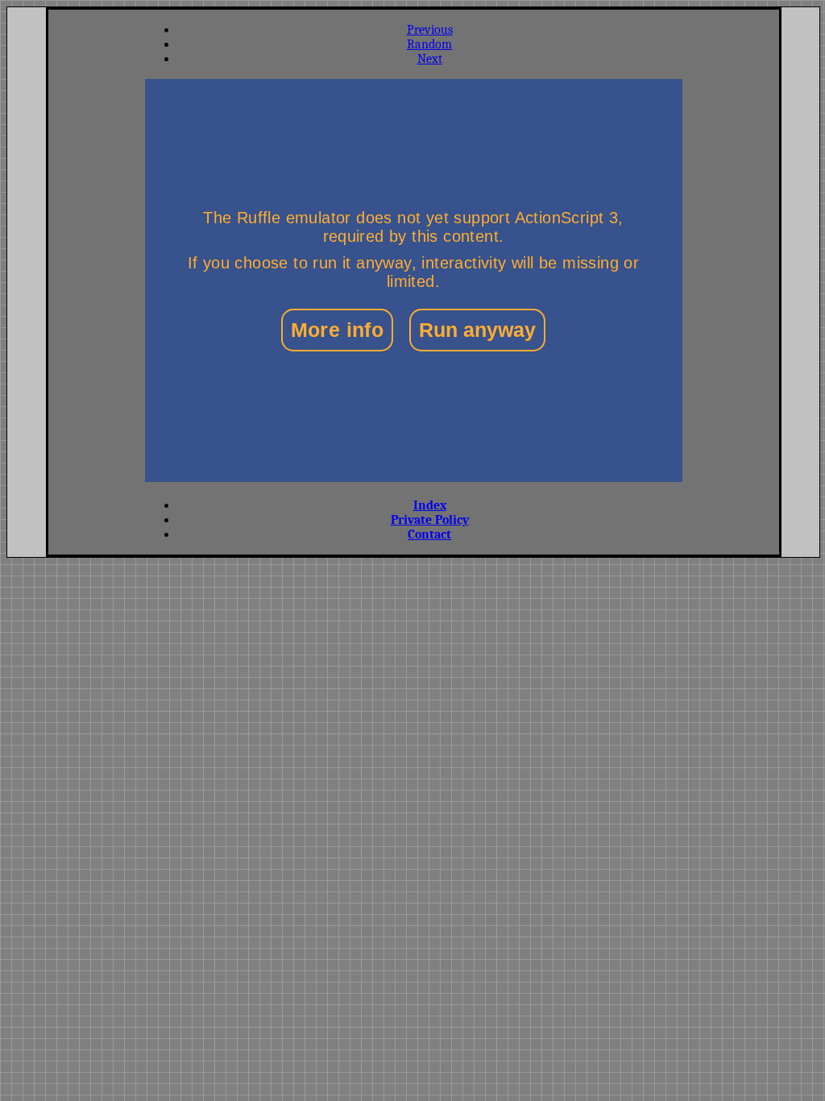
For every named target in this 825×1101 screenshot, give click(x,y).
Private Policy (430, 520)
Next (429, 59)
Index (429, 505)
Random (429, 44)
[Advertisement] (96, 280)
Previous (430, 30)
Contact (429, 534)
